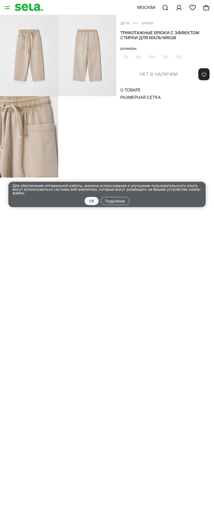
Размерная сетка (140, 97)
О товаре (130, 90)
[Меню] (8, 7)
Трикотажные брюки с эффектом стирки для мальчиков (159, 35)
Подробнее (115, 201)
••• (135, 23)
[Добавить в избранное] (204, 74)
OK (91, 201)
